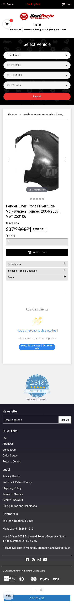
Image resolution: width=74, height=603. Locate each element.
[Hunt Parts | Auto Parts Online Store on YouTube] (45, 560)
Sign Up (65, 419)
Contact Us (9, 449)
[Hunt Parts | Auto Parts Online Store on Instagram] (39, 560)
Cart (68, 4)
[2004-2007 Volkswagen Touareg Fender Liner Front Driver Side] (31, 199)
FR (39, 25)
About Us (8, 443)
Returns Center (11, 461)
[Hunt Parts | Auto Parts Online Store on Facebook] (27, 560)
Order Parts (11, 114)
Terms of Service (13, 494)
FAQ (5, 438)
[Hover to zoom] (37, 159)
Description (37, 263)
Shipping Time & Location (37, 270)
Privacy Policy (11, 476)
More (37, 276)
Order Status (10, 455)
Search (37, 96)
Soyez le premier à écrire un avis (37, 347)
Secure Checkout (13, 500)
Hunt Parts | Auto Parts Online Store (27, 570)
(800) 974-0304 (23, 521)
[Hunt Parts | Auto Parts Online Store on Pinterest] (33, 560)
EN (35, 25)
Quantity (10, 235)
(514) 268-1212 (23, 528)
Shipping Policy (12, 488)
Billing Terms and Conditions (20, 506)
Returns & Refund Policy (17, 482)
